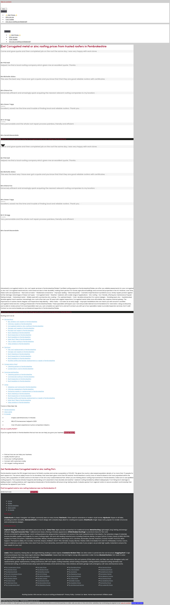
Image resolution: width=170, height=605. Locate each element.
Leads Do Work (34, 601)
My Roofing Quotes (43, 572)
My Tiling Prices (73, 578)
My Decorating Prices (43, 583)
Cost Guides (10, 19)
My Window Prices (42, 570)
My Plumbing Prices (75, 567)
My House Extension (75, 576)
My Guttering (73, 572)
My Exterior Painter (106, 574)
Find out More (69, 433)
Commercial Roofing (11, 372)
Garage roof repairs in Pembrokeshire (21, 328)
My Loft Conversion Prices (14, 574)
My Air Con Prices (11, 576)
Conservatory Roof (10, 364)
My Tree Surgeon (74, 570)
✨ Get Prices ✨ (11, 15)
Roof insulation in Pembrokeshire (19, 337)
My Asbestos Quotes (106, 576)
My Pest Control (42, 578)
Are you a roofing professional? (16, 22)
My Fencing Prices (105, 567)
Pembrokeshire (9, 410)
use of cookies (126, 603)
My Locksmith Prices (106, 585)
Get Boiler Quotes (74, 581)
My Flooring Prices (105, 578)
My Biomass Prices (11, 583)
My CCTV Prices (42, 574)
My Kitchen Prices (11, 570)
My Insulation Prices (75, 583)
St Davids (7, 414)
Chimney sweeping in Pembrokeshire (21, 389)
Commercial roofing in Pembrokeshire (21, 377)
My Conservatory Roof (13, 585)
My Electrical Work (11, 572)
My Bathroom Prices (106, 572)
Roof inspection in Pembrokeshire (19, 335)
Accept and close (137, 603)
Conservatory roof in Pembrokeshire (20, 369)
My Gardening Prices (106, 581)
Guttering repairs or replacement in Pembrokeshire (26, 391)
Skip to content (6, 2)
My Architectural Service (76, 585)
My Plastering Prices (75, 574)
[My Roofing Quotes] (17, 29)
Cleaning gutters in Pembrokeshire (20, 366)
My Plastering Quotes (43, 585)
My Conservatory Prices (13, 567)
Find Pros (33, 492)
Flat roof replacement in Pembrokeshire (22, 350)
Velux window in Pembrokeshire (19, 344)
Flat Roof (7, 347)
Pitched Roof (8, 319)
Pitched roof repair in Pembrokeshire (21, 330)
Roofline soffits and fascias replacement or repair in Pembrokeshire (31, 361)
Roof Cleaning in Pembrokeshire (19, 333)
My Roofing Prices (105, 583)
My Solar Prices (41, 567)
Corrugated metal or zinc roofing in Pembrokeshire (25, 326)
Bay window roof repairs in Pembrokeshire (22, 322)
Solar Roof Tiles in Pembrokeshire (19, 339)
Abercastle (8, 412)
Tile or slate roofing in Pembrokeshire (21, 342)
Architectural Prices (106, 570)
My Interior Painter (11, 578)
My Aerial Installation (43, 576)
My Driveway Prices (43, 581)
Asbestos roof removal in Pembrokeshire (22, 387)
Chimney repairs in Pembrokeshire (20, 324)
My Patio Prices (10, 581)
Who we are (10, 17)
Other (6, 385)
